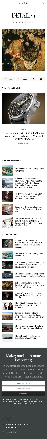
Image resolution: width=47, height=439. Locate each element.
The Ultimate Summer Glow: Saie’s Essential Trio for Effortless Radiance (29, 305)
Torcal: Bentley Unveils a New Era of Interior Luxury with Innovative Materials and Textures (29, 264)
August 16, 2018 (18, 22)
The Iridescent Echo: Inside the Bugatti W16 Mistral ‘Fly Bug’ (27, 337)
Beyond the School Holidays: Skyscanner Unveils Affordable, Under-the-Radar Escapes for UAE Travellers (29, 316)
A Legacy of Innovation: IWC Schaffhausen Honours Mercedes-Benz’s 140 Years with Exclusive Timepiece (23, 136)
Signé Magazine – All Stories (16, 424)
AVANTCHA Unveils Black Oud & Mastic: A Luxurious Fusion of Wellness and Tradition (28, 196)
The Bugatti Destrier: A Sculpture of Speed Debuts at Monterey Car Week (29, 274)
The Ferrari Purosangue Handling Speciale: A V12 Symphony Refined (29, 327)
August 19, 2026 (23, 143)
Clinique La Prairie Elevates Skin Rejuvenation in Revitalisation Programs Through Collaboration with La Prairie (29, 221)
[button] (18, 147)
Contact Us (12, 428)
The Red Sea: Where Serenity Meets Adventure (29, 169)
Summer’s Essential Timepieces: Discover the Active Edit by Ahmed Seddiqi (29, 295)
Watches (23, 129)
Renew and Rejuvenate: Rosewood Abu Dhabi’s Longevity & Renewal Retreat (28, 209)
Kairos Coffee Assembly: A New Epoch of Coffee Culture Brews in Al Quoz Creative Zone (29, 284)
